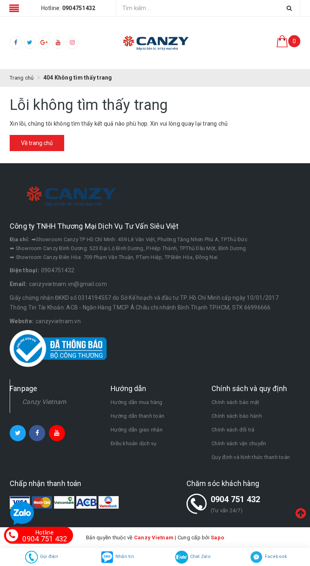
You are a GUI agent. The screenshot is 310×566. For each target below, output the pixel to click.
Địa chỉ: (19, 239)
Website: (22, 321)
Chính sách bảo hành (237, 416)
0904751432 (58, 270)
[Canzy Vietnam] (155, 42)
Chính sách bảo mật (236, 402)
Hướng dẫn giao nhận (137, 430)
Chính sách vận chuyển (239, 443)
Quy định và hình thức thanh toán (251, 457)
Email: (18, 284)
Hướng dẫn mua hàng (137, 402)
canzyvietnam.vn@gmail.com (68, 284)
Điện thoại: (24, 270)
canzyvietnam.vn (58, 321)
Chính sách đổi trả (233, 430)
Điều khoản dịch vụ (134, 443)
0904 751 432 (235, 499)
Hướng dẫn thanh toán (137, 416)
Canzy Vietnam (44, 402)
